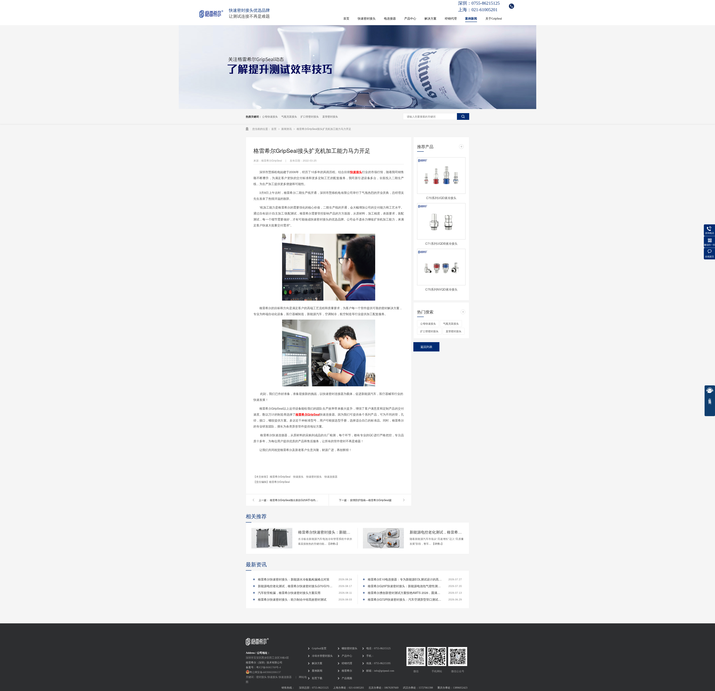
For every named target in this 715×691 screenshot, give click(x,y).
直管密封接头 (330, 116)
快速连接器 (330, 476)
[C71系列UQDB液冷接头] (441, 221)
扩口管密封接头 (310, 116)
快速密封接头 (367, 18)
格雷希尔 (347, 670)
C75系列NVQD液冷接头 (441, 289)
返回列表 (426, 347)
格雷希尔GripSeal (307, 414)
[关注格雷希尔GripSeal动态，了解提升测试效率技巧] (357, 108)
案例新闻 (471, 18)
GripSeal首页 (319, 648)
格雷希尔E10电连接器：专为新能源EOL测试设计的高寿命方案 (405, 579)
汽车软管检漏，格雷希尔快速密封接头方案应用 (289, 593)
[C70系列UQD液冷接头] (441, 175)
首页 (346, 18)
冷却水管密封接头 (322, 655)
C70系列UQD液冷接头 (441, 198)
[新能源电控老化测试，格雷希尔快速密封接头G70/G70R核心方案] (383, 538)
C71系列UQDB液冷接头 (441, 243)
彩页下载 (317, 678)
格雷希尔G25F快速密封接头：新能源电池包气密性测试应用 (405, 586)
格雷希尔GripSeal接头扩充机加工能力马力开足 (324, 129)
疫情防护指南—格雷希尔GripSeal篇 (371, 500)
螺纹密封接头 (349, 648)
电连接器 (390, 18)
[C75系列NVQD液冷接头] (441, 267)
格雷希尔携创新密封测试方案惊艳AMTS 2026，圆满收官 (405, 593)
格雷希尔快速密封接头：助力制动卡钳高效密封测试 (292, 599)
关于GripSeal (493, 18)
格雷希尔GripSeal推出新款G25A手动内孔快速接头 (294, 500)
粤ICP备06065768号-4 (268, 667)
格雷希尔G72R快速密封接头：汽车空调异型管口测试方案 (405, 599)
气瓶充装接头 (289, 116)
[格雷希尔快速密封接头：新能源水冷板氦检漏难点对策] (271, 538)
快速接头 (298, 476)
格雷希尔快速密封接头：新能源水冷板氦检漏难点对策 (325, 532)
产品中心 (410, 18)
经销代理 (451, 18)
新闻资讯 (287, 129)
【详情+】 (333, 543)
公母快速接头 (270, 116)
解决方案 (430, 18)
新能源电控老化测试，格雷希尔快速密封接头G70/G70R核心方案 (437, 532)
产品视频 (347, 678)
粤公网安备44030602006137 (265, 672)
